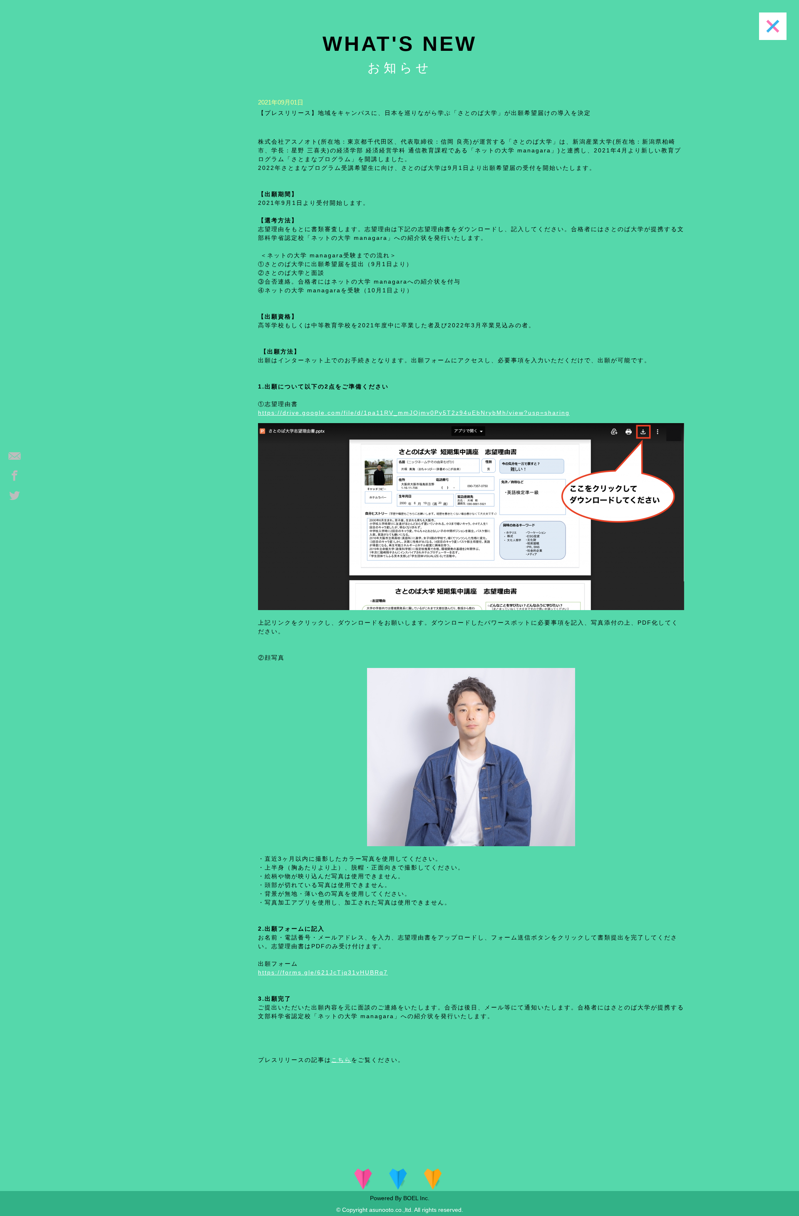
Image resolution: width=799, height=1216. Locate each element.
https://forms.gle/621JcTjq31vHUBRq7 (323, 972)
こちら (341, 1060)
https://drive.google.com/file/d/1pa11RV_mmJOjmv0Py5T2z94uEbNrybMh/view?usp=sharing (414, 412)
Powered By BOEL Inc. (399, 1198)
